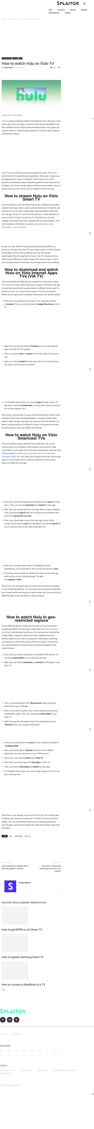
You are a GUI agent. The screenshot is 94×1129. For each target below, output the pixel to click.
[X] (9, 73)
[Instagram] (9, 1020)
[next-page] (4, 990)
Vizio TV (27, 836)
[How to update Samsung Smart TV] (31, 943)
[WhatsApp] (21, 73)
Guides (15, 58)
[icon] (84, 4)
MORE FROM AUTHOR (34, 902)
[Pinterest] (15, 73)
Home (4, 19)
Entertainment (13, 19)
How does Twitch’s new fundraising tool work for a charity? (50, 868)
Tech (20, 58)
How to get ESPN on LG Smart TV (22, 929)
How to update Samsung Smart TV (23, 957)
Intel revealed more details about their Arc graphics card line (15, 867)
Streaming (18, 836)
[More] (26, 73)
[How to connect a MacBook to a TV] (31, 970)
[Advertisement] (47, 39)
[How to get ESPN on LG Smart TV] (31, 915)
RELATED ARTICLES (12, 902)
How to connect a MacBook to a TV (23, 984)
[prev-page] (2, 990)
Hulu (4, 121)
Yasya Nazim (8, 67)
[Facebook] (4, 73)
